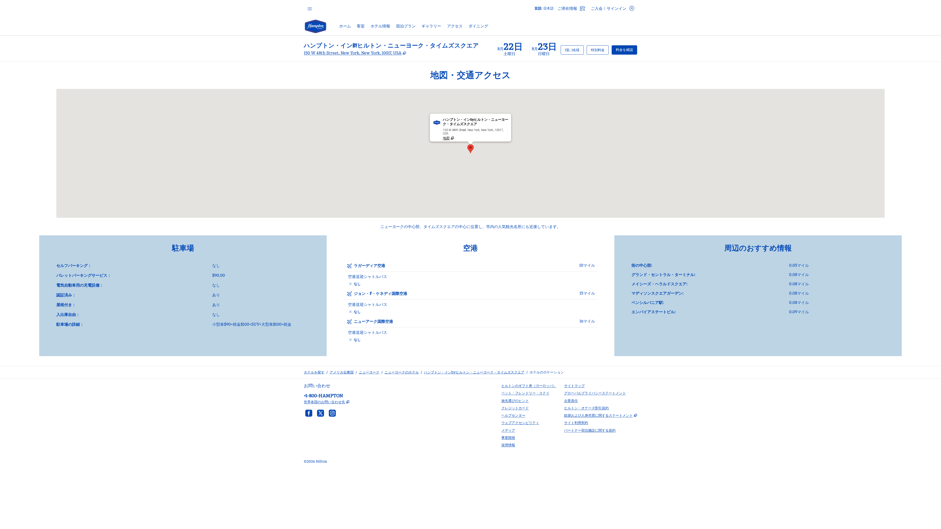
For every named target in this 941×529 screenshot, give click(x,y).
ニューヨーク (369, 372)
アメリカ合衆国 (342, 372)
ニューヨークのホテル (401, 372)
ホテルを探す (314, 372)
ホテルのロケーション (547, 372)
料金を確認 (626, 49)
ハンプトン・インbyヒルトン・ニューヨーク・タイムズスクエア (474, 372)
